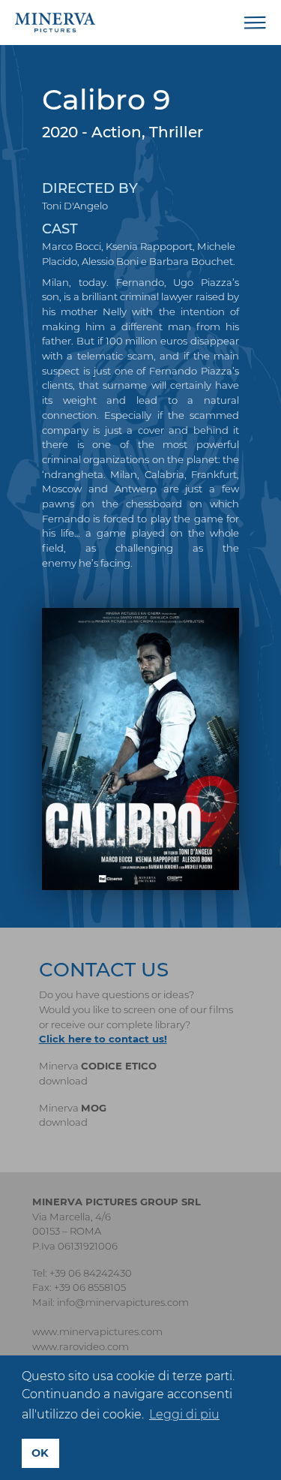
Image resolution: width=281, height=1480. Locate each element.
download (63, 1081)
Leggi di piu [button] (184, 1414)
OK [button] (40, 1453)
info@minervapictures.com (123, 1302)
